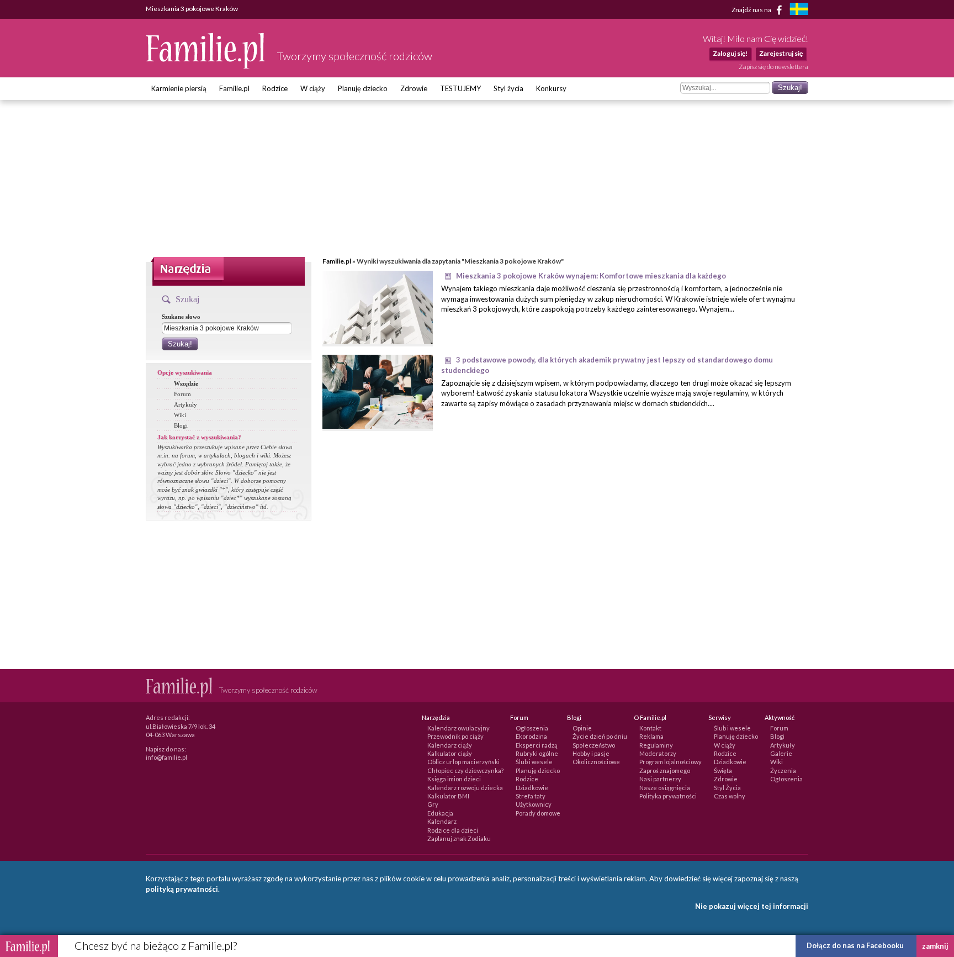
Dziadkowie (532, 787)
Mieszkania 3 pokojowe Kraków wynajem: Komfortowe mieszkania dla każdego (591, 275)
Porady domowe (538, 813)
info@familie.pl (166, 757)
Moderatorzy (657, 753)
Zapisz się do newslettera (773, 66)
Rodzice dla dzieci (452, 830)
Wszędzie (186, 383)
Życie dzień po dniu (600, 736)
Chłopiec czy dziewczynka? (465, 770)
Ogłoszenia (532, 728)
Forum (182, 394)
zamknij (935, 946)
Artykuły (185, 404)
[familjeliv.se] (798, 10)
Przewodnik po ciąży (455, 736)
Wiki (180, 415)
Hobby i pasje (591, 753)
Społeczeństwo (594, 745)
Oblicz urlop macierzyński (463, 761)
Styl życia (508, 88)
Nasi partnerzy (660, 778)
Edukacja (440, 813)
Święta (723, 770)
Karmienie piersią (178, 88)
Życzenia (783, 770)
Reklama (651, 736)
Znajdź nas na (752, 9)
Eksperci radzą (537, 745)
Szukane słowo (181, 316)
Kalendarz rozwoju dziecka (465, 787)
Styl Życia (727, 787)
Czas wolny (729, 796)
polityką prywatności (182, 889)
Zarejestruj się (781, 53)
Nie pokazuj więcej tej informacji (751, 906)
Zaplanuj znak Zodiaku (459, 838)
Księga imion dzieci (454, 778)
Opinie (582, 728)
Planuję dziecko (363, 88)
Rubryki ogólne (537, 753)
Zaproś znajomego (664, 770)
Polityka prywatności (668, 796)
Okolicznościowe (596, 761)
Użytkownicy (534, 804)
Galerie (781, 753)
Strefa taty (530, 796)
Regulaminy (656, 745)
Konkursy (551, 88)
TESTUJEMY (460, 88)
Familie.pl (234, 88)
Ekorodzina (531, 736)
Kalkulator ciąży (449, 753)
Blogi (181, 425)
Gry (432, 804)
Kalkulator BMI (448, 796)
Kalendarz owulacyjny (458, 728)
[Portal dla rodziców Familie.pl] (206, 65)
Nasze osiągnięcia (664, 787)
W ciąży (312, 88)
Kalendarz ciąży (449, 745)
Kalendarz (442, 821)
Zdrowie (413, 88)
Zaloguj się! (730, 53)
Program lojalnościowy (670, 761)
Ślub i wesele (534, 761)
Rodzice (275, 88)
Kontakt (650, 728)
